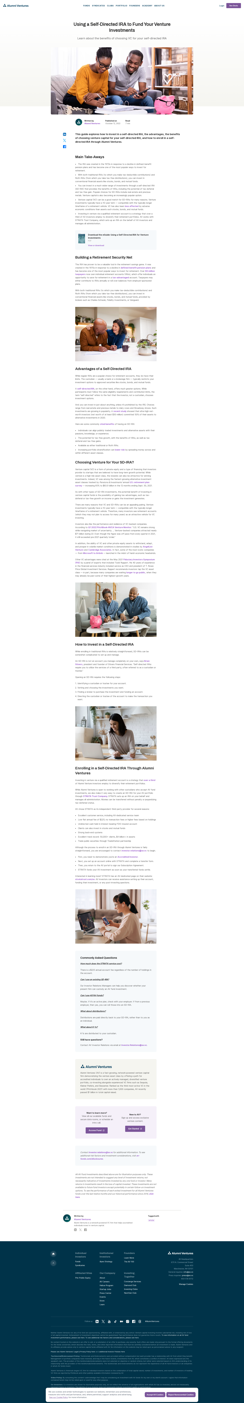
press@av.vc (187, 1275)
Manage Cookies (186, 1284)
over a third (149, 780)
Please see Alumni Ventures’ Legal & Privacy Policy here (73, 1352)
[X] (103, 1321)
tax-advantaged (120, 277)
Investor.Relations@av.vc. (134, 1045)
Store (102, 1300)
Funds (86, 6)
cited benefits (107, 424)
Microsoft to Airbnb (93, 553)
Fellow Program (106, 1285)
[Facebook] (85, 1229)
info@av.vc (188, 1272)
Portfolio (121, 6)
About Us (159, 6)
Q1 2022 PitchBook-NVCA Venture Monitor (109, 527)
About (102, 1278)
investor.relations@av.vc (134, 850)
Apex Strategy (106, 1261)
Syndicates (98, 6)
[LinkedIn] (75, 1229)
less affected (132, 206)
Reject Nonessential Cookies (181, 1395)
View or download (96, 245)
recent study (119, 411)
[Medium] (121, 1321)
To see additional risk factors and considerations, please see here (112, 1338)
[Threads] (139, 1321)
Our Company (107, 1273)
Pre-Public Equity (82, 1278)
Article (151, 1220)
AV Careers (105, 1281)
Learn (102, 1304)
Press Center (105, 1293)
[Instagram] (127, 1321)
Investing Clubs (131, 1289)
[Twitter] (80, 1229)
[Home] (53, 1253)
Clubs (110, 6)
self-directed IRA (85, 388)
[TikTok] (115, 1321)
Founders (134, 6)
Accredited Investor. (128, 857)
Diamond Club (130, 1285)
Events (103, 1297)
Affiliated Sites (83, 1273)
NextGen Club (130, 1293)
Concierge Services (132, 1281)
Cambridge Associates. (100, 550)
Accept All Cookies (155, 1395)
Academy (147, 6)
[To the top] (53, 1263)
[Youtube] (109, 1321)
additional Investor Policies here (112, 1352)
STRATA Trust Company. (95, 796)
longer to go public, (136, 572)
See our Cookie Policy (58, 1397)
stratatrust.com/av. (85, 879)
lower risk (119, 449)
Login (221, 6)
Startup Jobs (105, 1289)
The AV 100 (129, 1261)
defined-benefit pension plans (136, 267)
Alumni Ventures (92, 123)
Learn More (129, 1258)
